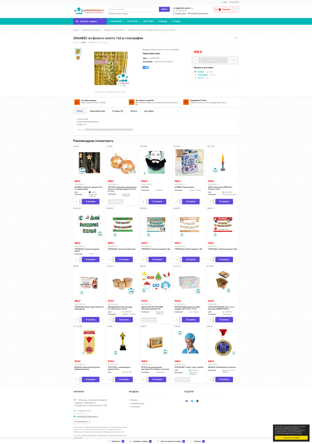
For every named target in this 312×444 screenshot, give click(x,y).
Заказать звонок (180, 13)
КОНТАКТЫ (132, 21)
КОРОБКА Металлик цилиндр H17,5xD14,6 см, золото (120, 308)
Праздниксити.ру (137, 403)
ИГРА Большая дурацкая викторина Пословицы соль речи (155, 368)
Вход (225, 2)
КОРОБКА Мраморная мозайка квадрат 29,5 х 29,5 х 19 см (187, 308)
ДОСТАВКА (148, 21)
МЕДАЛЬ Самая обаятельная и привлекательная (87, 368)
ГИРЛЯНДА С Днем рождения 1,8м (155, 249)
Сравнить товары (142, 441)
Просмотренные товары (172, 441)
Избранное (117, 441)
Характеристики (97, 111)
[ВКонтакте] (144, 67)
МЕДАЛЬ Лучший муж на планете (222, 367)
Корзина (199, 441)
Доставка (149, 111)
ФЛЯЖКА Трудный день (184, 187)
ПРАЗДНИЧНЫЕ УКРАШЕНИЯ (114, 30)
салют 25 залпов (121, 13)
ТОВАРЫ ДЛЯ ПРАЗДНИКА (91, 30)
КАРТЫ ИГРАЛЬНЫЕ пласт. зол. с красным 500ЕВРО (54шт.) (221, 308)
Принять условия (291, 437)
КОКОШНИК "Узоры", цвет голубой (189, 367)
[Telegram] (147, 67)
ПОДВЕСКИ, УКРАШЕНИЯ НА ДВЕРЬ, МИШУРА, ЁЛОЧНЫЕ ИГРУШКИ (151, 30)
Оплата (133, 111)
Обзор (80, 111)
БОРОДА (144, 187)
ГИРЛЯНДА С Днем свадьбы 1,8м (188, 249)
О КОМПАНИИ (115, 21)
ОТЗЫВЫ (176, 21)
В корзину (214, 60)
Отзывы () (117, 111)
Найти (164, 9)
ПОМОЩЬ (162, 21)
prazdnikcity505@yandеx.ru (199, 13)
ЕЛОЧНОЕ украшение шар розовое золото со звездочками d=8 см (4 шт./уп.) (122, 189)
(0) (84, 184)
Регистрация (234, 2)
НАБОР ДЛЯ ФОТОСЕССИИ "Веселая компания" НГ (152, 308)
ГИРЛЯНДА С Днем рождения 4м (121, 249)
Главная (76, 30)
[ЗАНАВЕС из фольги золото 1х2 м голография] (78, 51)
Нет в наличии (116, 202)
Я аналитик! (135, 407)
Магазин (134, 400)
